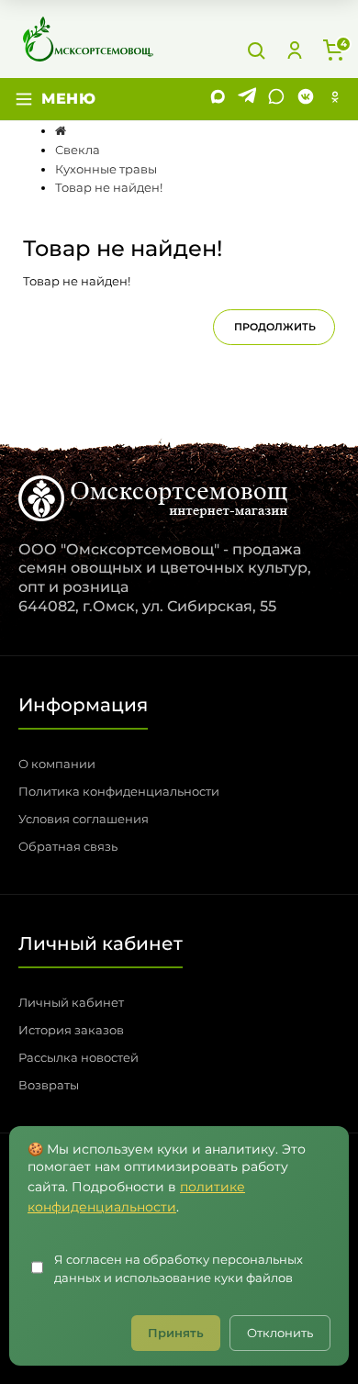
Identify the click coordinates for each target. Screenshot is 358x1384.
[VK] (305, 99)
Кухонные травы (106, 169)
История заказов (71, 1029)
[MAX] (217, 99)
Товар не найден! (108, 187)
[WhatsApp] (276, 99)
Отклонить (280, 1332)
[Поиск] (256, 50)
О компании (56, 763)
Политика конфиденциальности (118, 791)
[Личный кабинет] (295, 50)
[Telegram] (247, 99)
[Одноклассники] (335, 99)
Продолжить (275, 326)
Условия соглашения (83, 818)
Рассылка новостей (78, 1057)
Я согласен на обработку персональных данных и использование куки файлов (178, 1269)
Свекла (77, 149)
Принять (176, 1332)
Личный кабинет (71, 1002)
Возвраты (48, 1084)
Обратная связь (67, 846)
